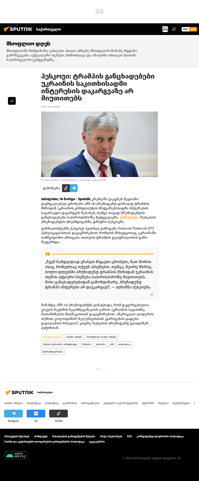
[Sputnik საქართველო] (19, 32)
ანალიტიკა (33, 403)
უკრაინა (100, 344)
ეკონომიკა (70, 403)
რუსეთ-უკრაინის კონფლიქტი (60, 344)
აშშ (112, 344)
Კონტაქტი (41, 436)
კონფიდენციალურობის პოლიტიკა (160, 436)
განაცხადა (129, 217)
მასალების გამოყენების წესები (73, 436)
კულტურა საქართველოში (120, 403)
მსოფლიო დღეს (52, 337)
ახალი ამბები (74, 337)
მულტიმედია (181, 403)
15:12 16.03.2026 (50, 106)
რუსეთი (86, 344)
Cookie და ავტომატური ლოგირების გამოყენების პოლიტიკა (44, 441)
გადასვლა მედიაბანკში (92, 180)
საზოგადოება (90, 403)
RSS (129, 436)
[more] (152, 294)
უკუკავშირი (97, 441)
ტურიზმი (148, 403)
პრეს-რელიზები (111, 436)
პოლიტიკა (124, 344)
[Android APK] (16, 455)
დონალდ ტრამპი (53, 351)
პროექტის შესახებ (16, 436)
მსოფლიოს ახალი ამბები (101, 337)
